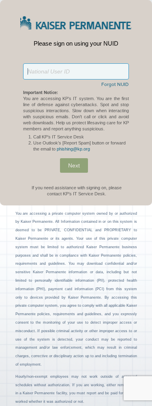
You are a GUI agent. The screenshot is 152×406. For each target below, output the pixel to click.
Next (74, 165)
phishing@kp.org (73, 148)
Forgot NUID (114, 84)
